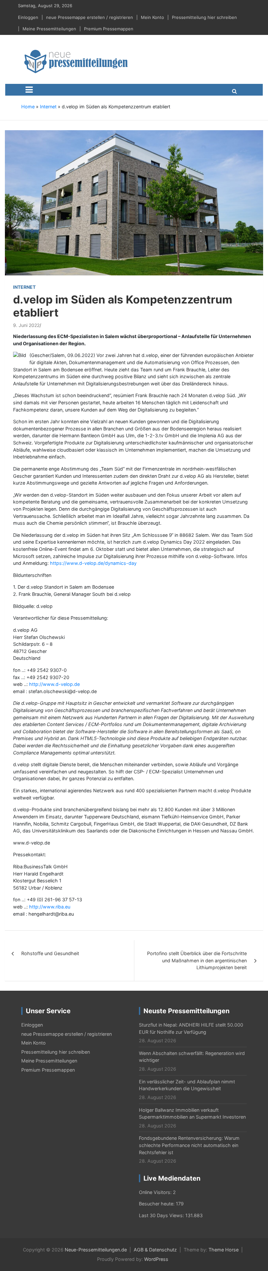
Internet (48, 106)
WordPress (156, 1259)
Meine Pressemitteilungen (49, 28)
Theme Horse (224, 1249)
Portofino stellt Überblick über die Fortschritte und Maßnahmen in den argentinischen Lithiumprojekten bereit (197, 960)
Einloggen (28, 17)
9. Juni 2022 (26, 325)
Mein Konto (152, 17)
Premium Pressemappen (108, 28)
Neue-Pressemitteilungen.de (96, 1249)
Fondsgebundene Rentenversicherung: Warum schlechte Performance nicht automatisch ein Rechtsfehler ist (189, 1145)
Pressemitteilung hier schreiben (204, 17)
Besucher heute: (157, 1203)
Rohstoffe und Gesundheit (50, 953)
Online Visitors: (156, 1192)
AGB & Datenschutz (155, 1249)
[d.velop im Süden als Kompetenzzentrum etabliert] (134, 202)
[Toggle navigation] (29, 90)
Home (28, 106)
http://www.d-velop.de (54, 684)
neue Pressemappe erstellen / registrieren (89, 17)
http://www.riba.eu (49, 906)
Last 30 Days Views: (162, 1215)
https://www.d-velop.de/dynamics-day (93, 563)
